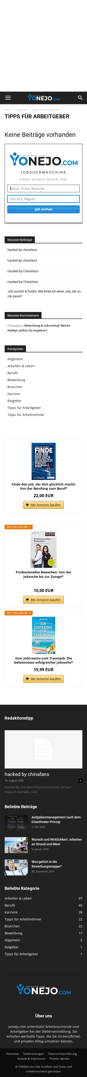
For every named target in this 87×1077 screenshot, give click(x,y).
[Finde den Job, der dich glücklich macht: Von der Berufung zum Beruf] (43, 461)
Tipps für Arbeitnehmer (25, 414)
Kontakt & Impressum (31, 1059)
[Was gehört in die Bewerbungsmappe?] (16, 867)
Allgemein (15, 359)
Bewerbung (16, 380)
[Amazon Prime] (43, 583)
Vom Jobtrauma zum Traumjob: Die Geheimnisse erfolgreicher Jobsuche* (43, 660)
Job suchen (43, 209)
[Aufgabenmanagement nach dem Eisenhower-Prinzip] (16, 823)
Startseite (12, 1054)
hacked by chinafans (22, 250)
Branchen (15, 387)
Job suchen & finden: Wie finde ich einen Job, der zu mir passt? (44, 293)
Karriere (13, 394)
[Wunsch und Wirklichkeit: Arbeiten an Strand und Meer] (16, 845)
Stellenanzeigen (33, 1054)
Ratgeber (21, 110)
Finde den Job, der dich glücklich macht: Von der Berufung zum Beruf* (44, 486)
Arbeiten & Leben (21, 366)
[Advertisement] (43, 45)
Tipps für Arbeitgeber (24, 407)
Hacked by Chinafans (22, 271)
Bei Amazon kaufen (46, 505)
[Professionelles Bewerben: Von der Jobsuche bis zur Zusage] (43, 549)
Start (8, 110)
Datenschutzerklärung (62, 1054)
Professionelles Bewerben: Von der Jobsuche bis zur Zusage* (43, 574)
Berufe (12, 373)
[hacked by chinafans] (43, 749)
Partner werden (60, 1059)
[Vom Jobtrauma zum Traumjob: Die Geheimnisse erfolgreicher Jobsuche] (43, 635)
